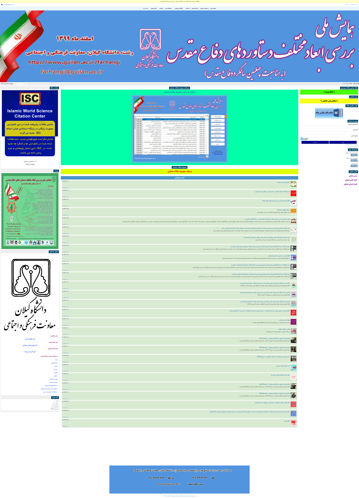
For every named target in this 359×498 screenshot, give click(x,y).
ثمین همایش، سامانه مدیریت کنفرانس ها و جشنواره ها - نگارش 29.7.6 (179, 496)
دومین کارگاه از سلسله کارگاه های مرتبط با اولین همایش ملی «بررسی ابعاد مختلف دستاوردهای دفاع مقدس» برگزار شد (260, 265)
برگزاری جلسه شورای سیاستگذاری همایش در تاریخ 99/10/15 (274, 384)
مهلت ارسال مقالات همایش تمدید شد (280, 375)
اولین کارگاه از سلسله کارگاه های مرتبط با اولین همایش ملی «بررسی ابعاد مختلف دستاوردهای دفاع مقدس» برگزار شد (261, 274)
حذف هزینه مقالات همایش (283, 366)
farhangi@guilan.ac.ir (8, 5)
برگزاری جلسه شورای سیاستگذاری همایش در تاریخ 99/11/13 (274, 338)
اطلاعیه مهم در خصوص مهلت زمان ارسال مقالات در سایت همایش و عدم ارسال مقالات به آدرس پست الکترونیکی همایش (259, 311)
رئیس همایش (353, 176)
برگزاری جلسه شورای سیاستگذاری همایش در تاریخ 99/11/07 (274, 347)
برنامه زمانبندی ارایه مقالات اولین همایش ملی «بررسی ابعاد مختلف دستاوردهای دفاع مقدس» (267, 237)
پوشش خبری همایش (284, 320)
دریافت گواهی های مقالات (283, 210)
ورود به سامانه (354, 4)
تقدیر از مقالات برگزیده (284, 329)
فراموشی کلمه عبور (353, 147)
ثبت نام (347, 4)
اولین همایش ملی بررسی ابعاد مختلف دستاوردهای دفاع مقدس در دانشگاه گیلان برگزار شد (267, 219)
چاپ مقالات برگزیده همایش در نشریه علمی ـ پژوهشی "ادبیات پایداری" (272, 403)
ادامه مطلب (65, 188)
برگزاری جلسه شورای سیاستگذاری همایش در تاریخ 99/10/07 (274, 393)
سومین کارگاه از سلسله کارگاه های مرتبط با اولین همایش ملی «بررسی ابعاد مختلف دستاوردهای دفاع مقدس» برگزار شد (260, 247)
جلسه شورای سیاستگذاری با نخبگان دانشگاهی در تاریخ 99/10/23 (273, 357)
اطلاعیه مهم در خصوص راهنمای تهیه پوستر (279, 256)
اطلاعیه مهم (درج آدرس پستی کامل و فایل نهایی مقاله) (340, 83)
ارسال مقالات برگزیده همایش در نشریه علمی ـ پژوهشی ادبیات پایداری (272, 192)
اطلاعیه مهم (287, 421)
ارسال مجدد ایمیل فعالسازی (351, 145)
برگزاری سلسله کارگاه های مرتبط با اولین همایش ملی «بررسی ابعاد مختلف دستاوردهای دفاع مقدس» (265, 283)
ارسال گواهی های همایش (283, 182)
